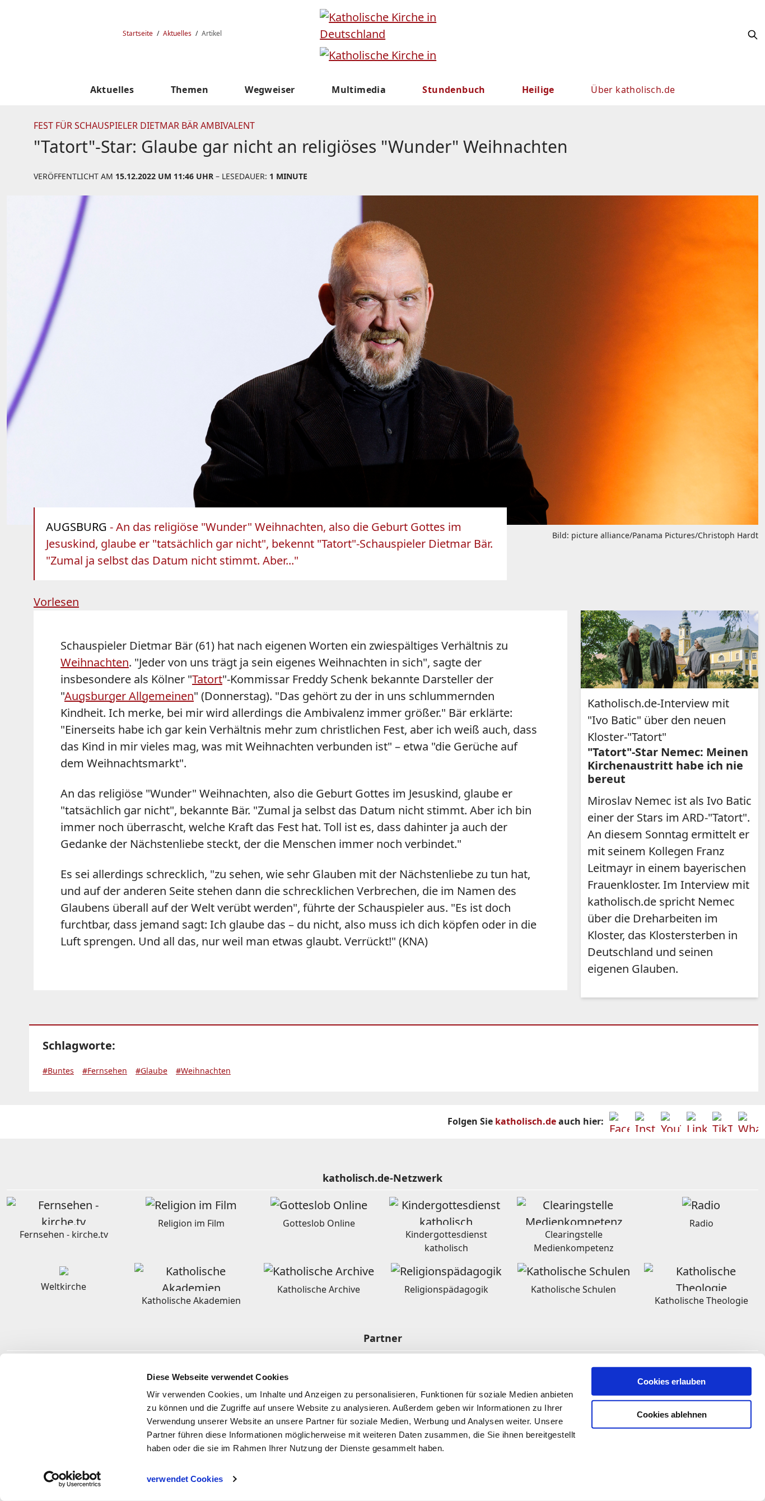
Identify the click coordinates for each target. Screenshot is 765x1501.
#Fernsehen (104, 1070)
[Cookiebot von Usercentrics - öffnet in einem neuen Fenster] (73, 1479)
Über (633, 89)
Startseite (138, 33)
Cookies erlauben (671, 1381)
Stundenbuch (453, 89)
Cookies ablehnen (672, 1414)
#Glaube (151, 1070)
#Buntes (58, 1070)
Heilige (538, 89)
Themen (189, 89)
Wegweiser (270, 89)
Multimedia (359, 89)
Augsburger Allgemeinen (129, 695)
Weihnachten (94, 662)
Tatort (207, 679)
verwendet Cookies (185, 1479)
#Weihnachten (203, 1070)
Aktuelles (177, 33)
